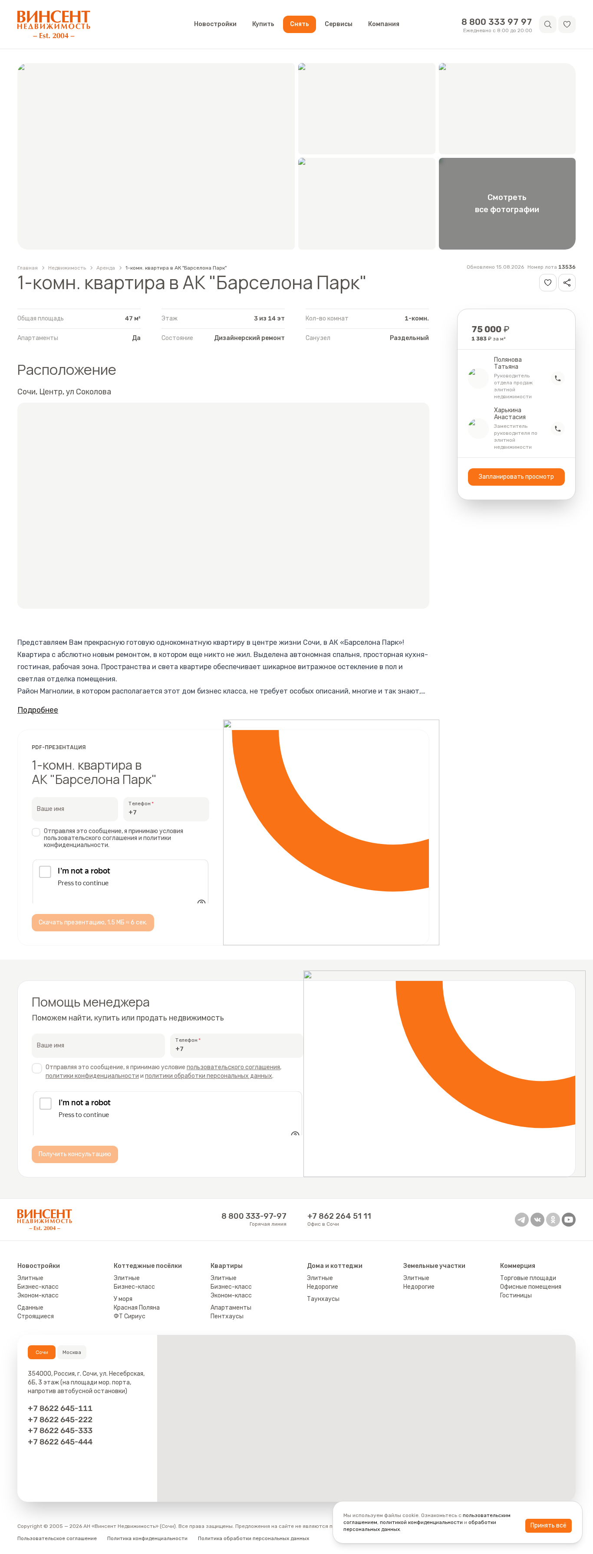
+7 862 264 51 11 (339, 1231)
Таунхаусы (323, 1314)
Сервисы (339, 24)
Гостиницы (516, 1311)
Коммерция (517, 1281)
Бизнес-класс (38, 1302)
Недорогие (322, 1302)
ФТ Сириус (129, 1332)
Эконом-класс (38, 1311)
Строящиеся (35, 1332)
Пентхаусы (227, 1332)
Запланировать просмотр (516, 476)
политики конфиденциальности (92, 1083)
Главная (27, 268)
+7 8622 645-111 (60, 1423)
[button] (567, 24)
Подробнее (37, 709)
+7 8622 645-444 (60, 1457)
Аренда (105, 268)
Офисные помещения (530, 1302)
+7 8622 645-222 (60, 1434)
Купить (263, 24)
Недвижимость (67, 268)
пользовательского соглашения (233, 1075)
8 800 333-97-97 (254, 1231)
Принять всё (548, 1525)
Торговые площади (528, 1293)
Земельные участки (434, 1281)
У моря (123, 1314)
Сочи (42, 1368)
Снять (299, 24)
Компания (383, 24)
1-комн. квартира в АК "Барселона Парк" (176, 268)
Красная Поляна (137, 1323)
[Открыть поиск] (548, 24)
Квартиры (227, 1281)
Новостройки (215, 24)
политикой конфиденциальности (421, 1522)
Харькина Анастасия (510, 414)
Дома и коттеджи (334, 1281)
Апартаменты (231, 1323)
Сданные (30, 1323)
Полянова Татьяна (508, 363)
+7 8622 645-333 (60, 1446)
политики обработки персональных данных (208, 1083)
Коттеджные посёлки (148, 1281)
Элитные (30, 1293)
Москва (72, 1368)
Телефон (139, 803)
